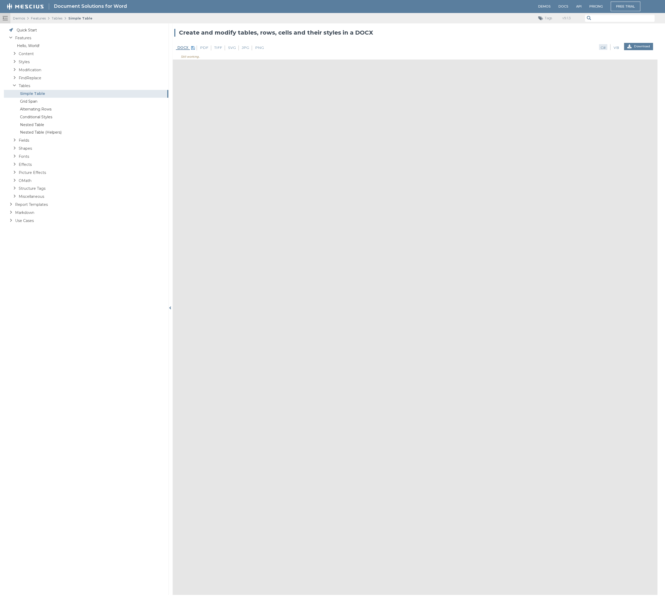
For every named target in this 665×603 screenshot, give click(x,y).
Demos (544, 6)
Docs (563, 6)
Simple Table (80, 18)
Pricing (596, 6)
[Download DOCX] (192, 48)
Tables (57, 18)
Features (38, 18)
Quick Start (27, 30)
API (579, 6)
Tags (548, 18)
